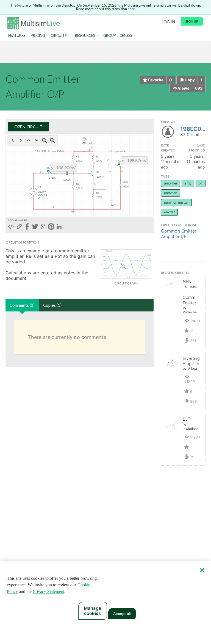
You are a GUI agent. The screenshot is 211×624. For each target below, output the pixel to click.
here (131, 9)
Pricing (38, 35)
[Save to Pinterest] (51, 227)
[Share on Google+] (43, 227)
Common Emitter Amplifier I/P (178, 233)
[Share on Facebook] (27, 227)
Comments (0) (22, 305)
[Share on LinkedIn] (59, 227)
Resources (85, 35)
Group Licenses (117, 35)
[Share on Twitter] (35, 227)
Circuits (59, 35)
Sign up (191, 21)
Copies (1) (52, 305)
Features (16, 35)
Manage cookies (92, 610)
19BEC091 (193, 129)
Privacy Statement (48, 591)
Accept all (122, 613)
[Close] (202, 570)
